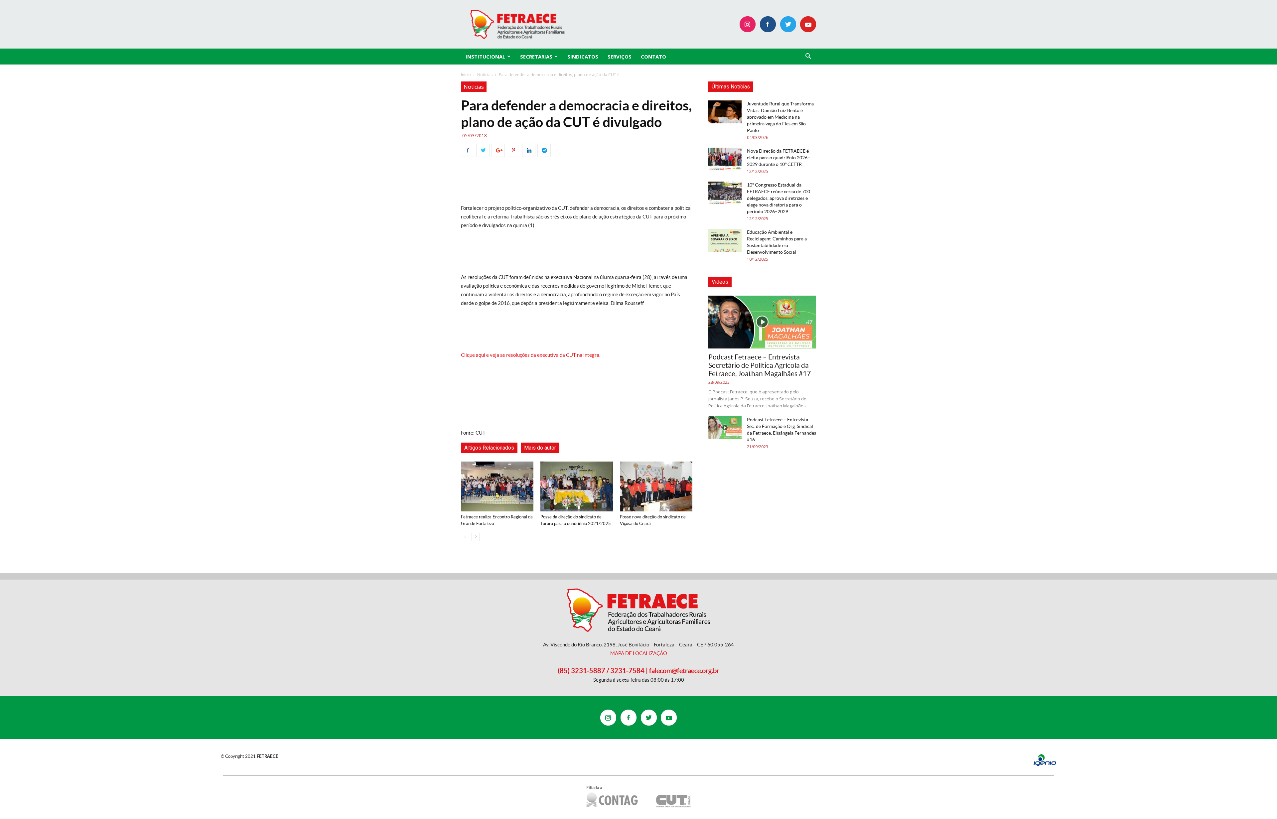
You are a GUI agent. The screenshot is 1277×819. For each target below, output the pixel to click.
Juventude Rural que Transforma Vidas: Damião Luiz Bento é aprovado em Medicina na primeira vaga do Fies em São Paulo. (780, 117)
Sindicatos (582, 56)
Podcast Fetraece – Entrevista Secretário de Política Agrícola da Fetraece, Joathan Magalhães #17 (759, 365)
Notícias (485, 74)
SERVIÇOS (620, 56)
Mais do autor (540, 448)
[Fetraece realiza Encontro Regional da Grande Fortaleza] (497, 486)
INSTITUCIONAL (485, 56)
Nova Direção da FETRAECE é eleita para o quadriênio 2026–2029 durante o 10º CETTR (778, 157)
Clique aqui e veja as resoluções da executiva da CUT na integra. (530, 355)
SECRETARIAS (536, 56)
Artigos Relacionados (489, 448)
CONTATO (653, 56)
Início (466, 74)
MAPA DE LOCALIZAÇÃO (638, 653)
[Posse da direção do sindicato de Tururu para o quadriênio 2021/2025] (576, 486)
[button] (808, 57)
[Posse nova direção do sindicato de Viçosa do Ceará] (656, 486)
